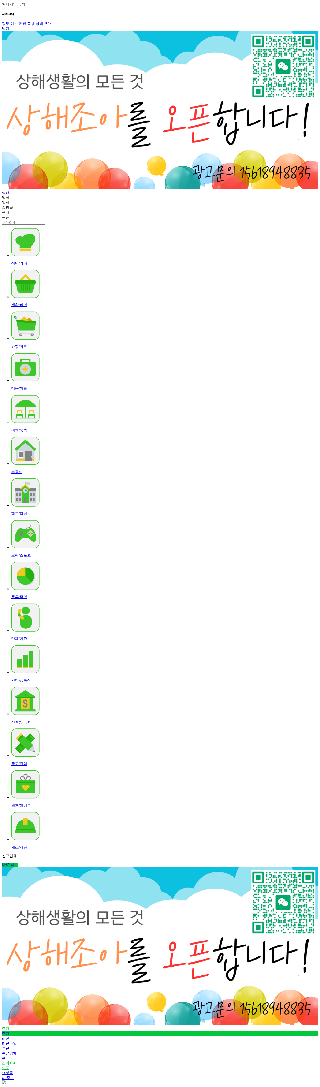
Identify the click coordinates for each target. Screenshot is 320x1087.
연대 (48, 24)
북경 (31, 24)
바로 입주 (10, 865)
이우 (14, 24)
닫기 (5, 28)
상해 (39, 24)
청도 (5, 24)
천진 (22, 24)
